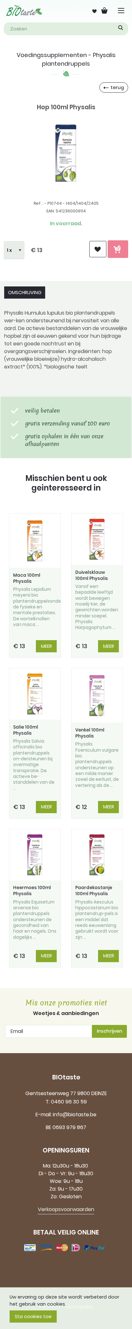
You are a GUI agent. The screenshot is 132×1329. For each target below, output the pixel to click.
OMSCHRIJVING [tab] (24, 292)
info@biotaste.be (74, 1114)
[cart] (118, 249)
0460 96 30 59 (69, 1101)
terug (117, 87)
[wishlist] (97, 249)
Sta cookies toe (33, 1316)
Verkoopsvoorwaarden (66, 1209)
